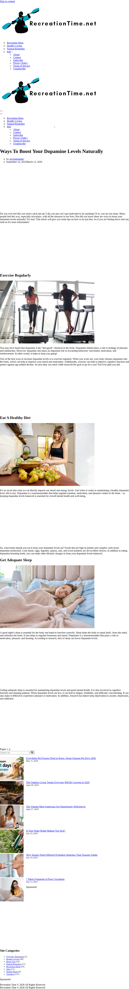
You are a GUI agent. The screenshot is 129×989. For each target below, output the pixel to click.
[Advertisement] (64, 188)
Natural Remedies (16, 48)
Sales (8, 969)
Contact (17, 57)
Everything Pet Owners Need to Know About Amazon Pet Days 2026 (61, 758)
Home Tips (11, 961)
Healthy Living (14, 45)
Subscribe (18, 60)
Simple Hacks (12, 971)
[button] (12, 51)
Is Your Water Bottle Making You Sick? (45, 830)
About (16, 54)
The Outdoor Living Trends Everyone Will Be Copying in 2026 (58, 782)
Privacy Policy (20, 63)
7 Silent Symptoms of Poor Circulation (45, 879)
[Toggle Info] (54, 126)
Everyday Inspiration (15, 956)
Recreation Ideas (15, 42)
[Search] (32, 752)
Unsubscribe (19, 68)
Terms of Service (21, 66)
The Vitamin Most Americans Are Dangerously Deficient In (55, 806)
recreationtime (16, 159)
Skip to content (7, 1)
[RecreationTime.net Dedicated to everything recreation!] (49, 37)
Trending (10, 974)
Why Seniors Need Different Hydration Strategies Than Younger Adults (61, 855)
